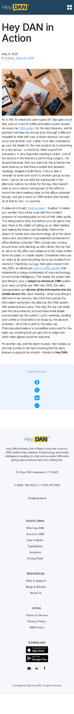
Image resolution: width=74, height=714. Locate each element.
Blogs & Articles (36, 586)
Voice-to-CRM (35, 534)
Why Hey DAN (35, 528)
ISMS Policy (36, 627)
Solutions (35, 552)
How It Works (35, 540)
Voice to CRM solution (46, 268)
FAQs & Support (36, 580)
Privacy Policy (37, 621)
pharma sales (36, 208)
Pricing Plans (35, 558)
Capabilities (35, 546)
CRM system (27, 128)
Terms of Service (37, 615)
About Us (36, 593)
